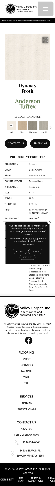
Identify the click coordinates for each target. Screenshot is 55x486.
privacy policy (31, 238)
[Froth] (11, 125)
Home (4, 20)
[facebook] (29, 340)
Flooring (9, 20)
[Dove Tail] (43, 125)
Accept (20, 251)
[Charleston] (33, 125)
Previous (4, 125)
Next (50, 125)
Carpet (15, 20)
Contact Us (16, 143)
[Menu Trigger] (46, 9)
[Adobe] (22, 125)
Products (20, 20)
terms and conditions (23, 241)
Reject (35, 251)
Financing (40, 143)
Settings (27, 257)
